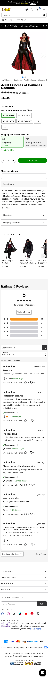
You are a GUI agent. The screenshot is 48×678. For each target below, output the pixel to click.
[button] (24, 53)
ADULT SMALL (8, 115)
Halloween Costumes (13, 80)
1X (38, 121)
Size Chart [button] (27, 110)
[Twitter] (14, 613)
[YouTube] (26, 613)
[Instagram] (8, 613)
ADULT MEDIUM (24, 115)
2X (5, 127)
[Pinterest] (32, 613)
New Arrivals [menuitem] (11, 26)
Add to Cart (32, 160)
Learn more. (35, 629)
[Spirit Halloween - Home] (6, 9)
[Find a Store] (26, 9)
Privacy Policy (19, 647)
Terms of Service (6, 647)
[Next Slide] (43, 55)
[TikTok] (20, 613)
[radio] (12, 142)
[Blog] (37, 613)
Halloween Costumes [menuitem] (30, 26)
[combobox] (24, 15)
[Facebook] (2, 613)
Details (33, 4)
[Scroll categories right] (46, 25)
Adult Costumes (30, 80)
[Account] (32, 9)
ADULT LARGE (8, 121)
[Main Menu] (44, 9)
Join (42, 604)
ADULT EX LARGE (25, 121)
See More (6, 208)
